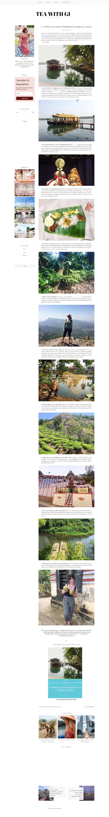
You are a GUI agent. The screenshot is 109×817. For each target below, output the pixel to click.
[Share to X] (85, 706)
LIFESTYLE (40, 2)
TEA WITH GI (53, 808)
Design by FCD (58, 808)
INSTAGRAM (62, 644)
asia (41, 706)
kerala (47, 706)
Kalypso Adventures (76, 296)
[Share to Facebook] (87, 706)
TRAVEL (48, 2)
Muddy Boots (69, 510)
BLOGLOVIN (76, 644)
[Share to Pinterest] (89, 706)
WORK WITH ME (66, 2)
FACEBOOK (70, 644)
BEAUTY (56, 2)
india (44, 706)
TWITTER (55, 644)
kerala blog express (53, 706)
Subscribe (24, 98)
